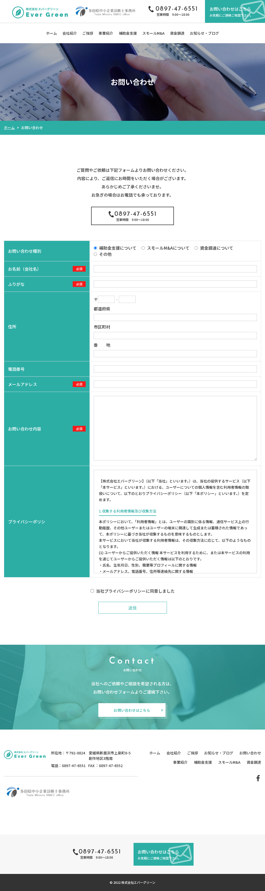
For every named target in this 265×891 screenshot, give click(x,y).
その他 (105, 254)
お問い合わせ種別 (24, 251)
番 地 (102, 345)
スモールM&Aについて (168, 248)
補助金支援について (117, 248)
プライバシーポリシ (26, 521)
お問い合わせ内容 (24, 429)
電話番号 (16, 369)
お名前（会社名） (24, 269)
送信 (132, 608)
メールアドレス (22, 384)
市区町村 (102, 327)
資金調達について (216, 248)
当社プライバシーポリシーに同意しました (135, 591)
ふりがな (16, 284)
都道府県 (102, 309)
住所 (12, 326)
